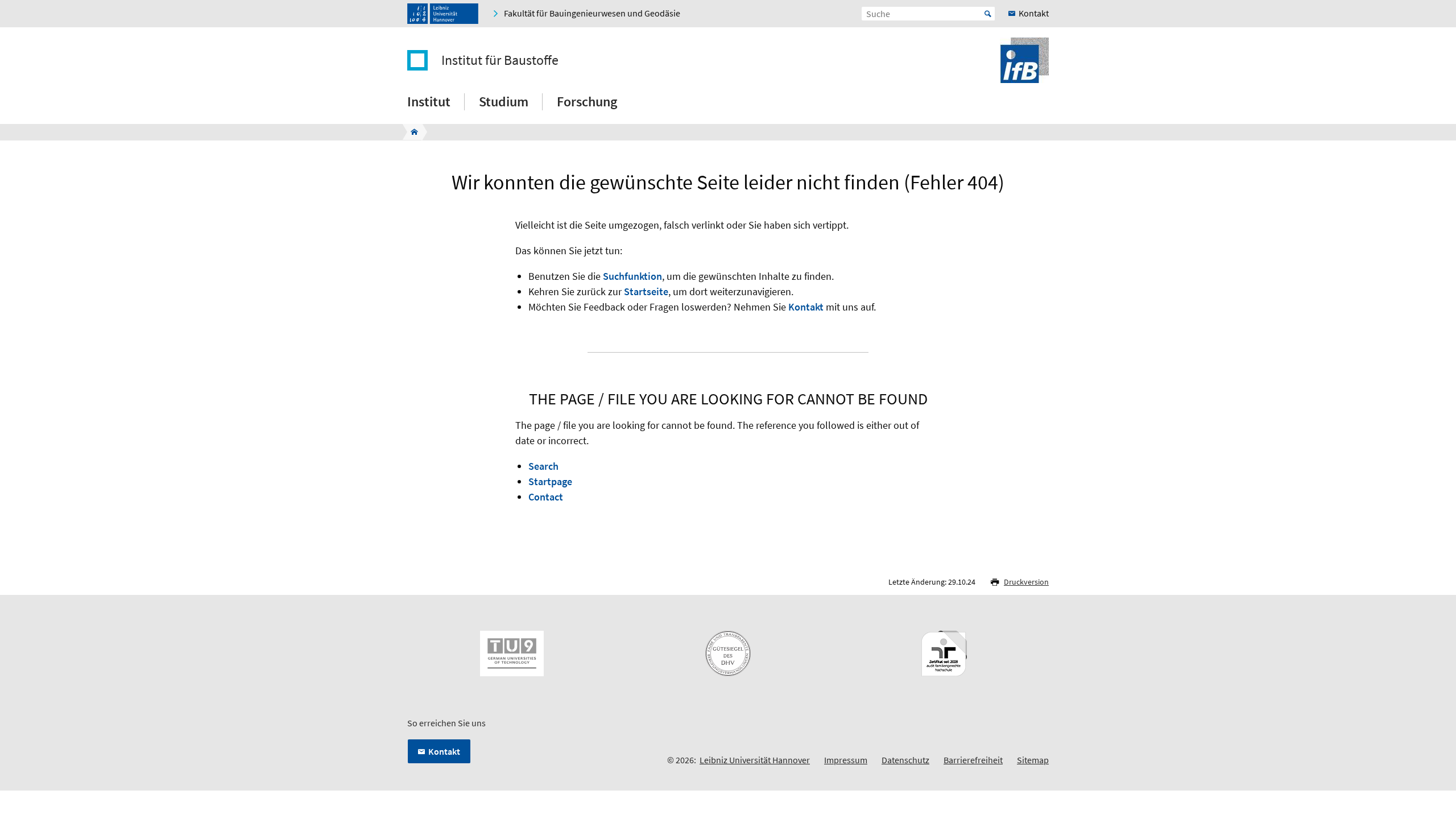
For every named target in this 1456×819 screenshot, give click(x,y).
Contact (545, 496)
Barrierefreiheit (973, 760)
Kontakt (806, 306)
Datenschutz (905, 760)
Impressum (845, 760)
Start (988, 13)
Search (543, 466)
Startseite (646, 291)
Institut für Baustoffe (500, 60)
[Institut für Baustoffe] (410, 132)
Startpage (550, 481)
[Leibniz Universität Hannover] (442, 13)
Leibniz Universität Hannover (755, 760)
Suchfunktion (632, 276)
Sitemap (1033, 760)
